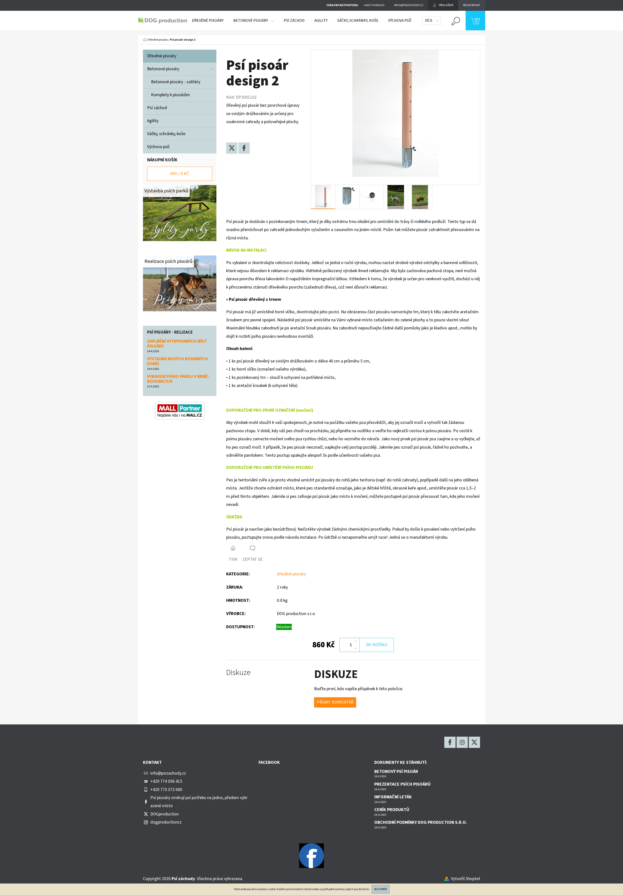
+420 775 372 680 (166, 790)
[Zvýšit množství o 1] (355, 641)
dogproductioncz (166, 822)
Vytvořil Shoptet (465, 879)
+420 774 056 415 (166, 781)
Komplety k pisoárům (170, 95)
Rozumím (380, 889)
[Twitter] (231, 148)
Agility (153, 121)
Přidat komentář (335, 702)
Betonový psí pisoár (396, 771)
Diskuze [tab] (238, 672)
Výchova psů (158, 147)
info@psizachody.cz (168, 773)
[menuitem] (207, 20)
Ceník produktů (391, 809)
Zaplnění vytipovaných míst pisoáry (177, 344)
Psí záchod (157, 108)
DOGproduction (164, 814)
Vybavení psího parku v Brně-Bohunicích (178, 379)
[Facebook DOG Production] (311, 855)
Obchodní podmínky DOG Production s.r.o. (420, 822)
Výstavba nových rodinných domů (177, 361)
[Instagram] (462, 742)
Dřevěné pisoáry (161, 56)
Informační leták (393, 797)
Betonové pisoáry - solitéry (175, 82)
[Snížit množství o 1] (355, 648)
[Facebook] (244, 148)
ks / (179, 174)
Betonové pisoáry (163, 69)
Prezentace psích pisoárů (402, 784)
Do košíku (376, 645)
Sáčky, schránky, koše (166, 134)
